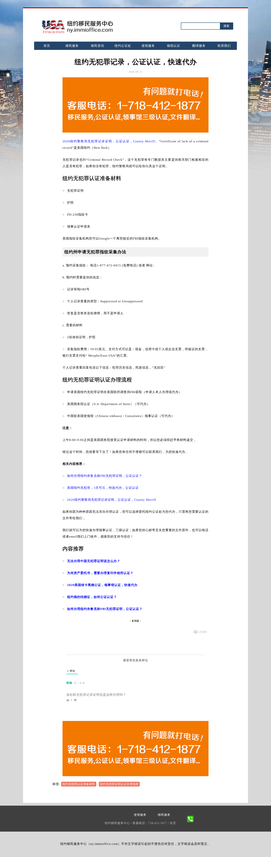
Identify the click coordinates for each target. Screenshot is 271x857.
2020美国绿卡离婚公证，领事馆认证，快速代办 (102, 585)
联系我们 (224, 45)
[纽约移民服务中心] (77, 27)
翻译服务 (199, 45)
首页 (47, 45)
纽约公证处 (122, 45)
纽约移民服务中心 (118, 823)
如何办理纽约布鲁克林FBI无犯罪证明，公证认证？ (104, 476)
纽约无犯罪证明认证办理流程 (119, 784)
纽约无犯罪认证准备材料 (78, 784)
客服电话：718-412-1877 (150, 823)
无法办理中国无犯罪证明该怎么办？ (93, 561)
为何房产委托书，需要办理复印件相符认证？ (100, 573)
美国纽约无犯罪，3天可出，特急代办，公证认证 (103, 488)
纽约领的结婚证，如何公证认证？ (92, 597)
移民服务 (72, 45)
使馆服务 (148, 45)
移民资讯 (97, 45)
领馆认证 (173, 45)
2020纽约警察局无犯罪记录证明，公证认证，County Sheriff (108, 141)
